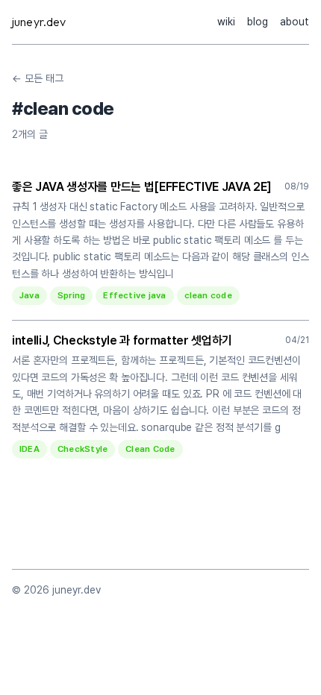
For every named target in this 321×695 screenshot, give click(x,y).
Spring (71, 295)
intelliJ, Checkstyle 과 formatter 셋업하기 (122, 340)
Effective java (134, 295)
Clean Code (150, 449)
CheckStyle (82, 449)
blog (257, 22)
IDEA (29, 449)
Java (29, 295)
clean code (208, 295)
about (294, 22)
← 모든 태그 (37, 78)
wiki (226, 22)
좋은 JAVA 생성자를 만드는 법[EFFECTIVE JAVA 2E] (142, 187)
